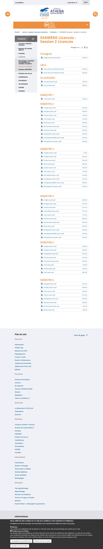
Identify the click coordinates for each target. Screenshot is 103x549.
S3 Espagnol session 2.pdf (50, 156)
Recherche (19, 403)
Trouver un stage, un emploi (24, 497)
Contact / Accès (20, 357)
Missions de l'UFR (21, 351)
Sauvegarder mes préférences (21, 541)
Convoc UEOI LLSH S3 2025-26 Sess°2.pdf (54, 69)
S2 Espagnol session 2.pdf (50, 111)
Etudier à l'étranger (21, 466)
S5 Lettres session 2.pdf (49, 268)
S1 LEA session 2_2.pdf (49, 99)
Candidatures (23, 77)
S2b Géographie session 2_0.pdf (51, 134)
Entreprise (19, 483)
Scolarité (22, 53)
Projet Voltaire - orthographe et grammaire (30, 504)
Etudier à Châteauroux (22, 360)
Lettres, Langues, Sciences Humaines (35, 32)
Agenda (17, 369)
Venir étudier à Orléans (23, 469)
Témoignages (19, 478)
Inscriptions (23, 80)
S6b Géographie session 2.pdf (51, 298)
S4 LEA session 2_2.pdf (49, 215)
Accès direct (72, 3)
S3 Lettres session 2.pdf (49, 160)
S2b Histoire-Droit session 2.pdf (51, 126)
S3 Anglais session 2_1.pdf (50, 153)
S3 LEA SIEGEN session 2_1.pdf (51, 175)
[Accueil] (44, 12)
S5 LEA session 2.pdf (49, 265)
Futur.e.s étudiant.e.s (22, 398)
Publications (19, 411)
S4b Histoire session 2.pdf (50, 218)
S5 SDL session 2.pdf (49, 272)
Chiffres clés (19, 348)
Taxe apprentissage (21, 488)
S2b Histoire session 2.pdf (50, 130)
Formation (19, 374)
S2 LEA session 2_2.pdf (49, 119)
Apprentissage (20, 491)
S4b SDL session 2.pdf (49, 226)
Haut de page (79, 335)
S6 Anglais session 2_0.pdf (50, 287)
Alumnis (18, 501)
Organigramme (20, 354)
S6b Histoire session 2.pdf (50, 302)
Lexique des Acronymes (23, 363)
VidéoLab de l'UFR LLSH (23, 366)
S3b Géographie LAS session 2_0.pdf (52, 186)
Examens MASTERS (25, 69)
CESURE (21, 87)
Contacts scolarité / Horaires (25, 44)
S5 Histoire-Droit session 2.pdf (51, 261)
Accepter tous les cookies (20, 546)
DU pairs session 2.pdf (49, 85)
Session (15, 527)
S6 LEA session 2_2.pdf (49, 291)
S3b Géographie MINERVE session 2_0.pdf (54, 182)
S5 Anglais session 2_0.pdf (50, 246)
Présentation (19, 345)
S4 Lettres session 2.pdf (49, 207)
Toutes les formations (22, 379)
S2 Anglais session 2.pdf (49, 107)
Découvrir (18, 339)
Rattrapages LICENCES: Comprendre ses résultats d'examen (26, 62)
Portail (17, 32)
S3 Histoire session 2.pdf (50, 167)
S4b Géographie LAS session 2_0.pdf (52, 237)
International (20, 457)
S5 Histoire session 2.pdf (50, 257)
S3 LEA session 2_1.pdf (49, 171)
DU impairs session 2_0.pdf (50, 81)
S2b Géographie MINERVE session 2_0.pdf (54, 137)
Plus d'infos (71, 523)
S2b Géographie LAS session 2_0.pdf (52, 141)
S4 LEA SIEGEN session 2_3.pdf (51, 211)
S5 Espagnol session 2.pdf (50, 250)
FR (85, 2)
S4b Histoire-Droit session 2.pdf (51, 222)
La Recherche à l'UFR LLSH (24, 408)
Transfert (22, 91)
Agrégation (18, 395)
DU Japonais (19, 386)
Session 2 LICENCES (25, 66)
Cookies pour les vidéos (20, 531)
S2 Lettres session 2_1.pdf (50, 115)
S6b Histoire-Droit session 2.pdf (51, 306)
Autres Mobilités (20, 475)
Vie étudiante (23, 84)
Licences (18, 383)
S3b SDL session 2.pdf (49, 164)
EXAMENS (22, 57)
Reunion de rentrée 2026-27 (25, 49)
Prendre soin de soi (25, 73)
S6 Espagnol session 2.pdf (50, 284)
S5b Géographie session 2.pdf (51, 253)
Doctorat (18, 414)
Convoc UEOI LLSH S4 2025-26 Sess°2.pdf (54, 72)
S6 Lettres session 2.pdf (49, 295)
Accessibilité (19, 3)
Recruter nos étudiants (23, 494)
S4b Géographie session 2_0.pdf (51, 230)
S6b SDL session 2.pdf (49, 310)
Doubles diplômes (21, 472)
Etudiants (53, 32)
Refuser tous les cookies (42, 541)
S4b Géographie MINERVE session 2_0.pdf (54, 233)
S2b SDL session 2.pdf (49, 122)
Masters (17, 392)
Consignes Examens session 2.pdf (52, 57)
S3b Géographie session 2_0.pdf (51, 179)
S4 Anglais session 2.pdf (49, 200)
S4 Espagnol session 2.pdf (50, 203)
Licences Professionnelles (23, 389)
